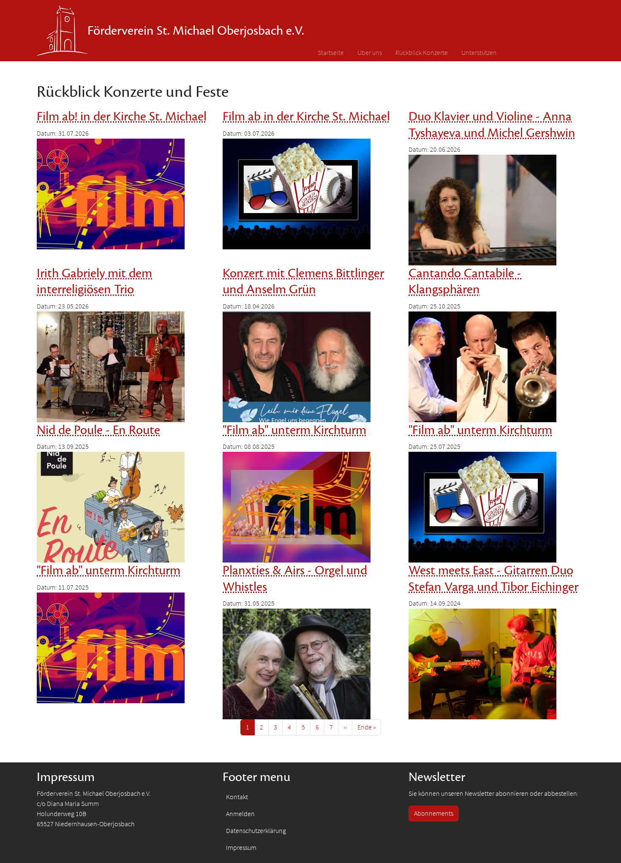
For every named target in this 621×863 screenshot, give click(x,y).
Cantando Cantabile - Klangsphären (465, 281)
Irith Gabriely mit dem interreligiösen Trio (94, 281)
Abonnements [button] (433, 813)
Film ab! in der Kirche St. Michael (122, 117)
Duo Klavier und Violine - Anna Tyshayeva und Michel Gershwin (492, 125)
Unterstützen (479, 52)
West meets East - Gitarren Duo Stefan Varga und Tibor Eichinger (493, 579)
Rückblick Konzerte (421, 52)
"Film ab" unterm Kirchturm (294, 430)
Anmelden (240, 813)
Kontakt (237, 796)
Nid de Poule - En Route (98, 430)
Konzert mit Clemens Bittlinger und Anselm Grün (303, 281)
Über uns (369, 52)
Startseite (331, 52)
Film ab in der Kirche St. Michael (306, 117)
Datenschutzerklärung (256, 830)
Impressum (241, 847)
